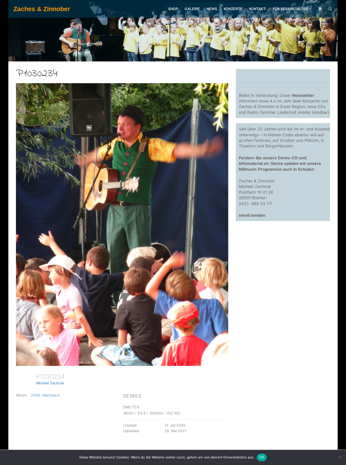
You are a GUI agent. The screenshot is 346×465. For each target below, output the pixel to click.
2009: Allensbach (45, 395)
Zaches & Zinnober (41, 8)
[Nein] (339, 457)
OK (261, 457)
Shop (173, 9)
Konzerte (233, 9)
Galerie (192, 9)
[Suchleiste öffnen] (330, 9)
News (211, 9)
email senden (252, 215)
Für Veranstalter (290, 9)
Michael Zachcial (50, 383)
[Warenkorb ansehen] (320, 9)
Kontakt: (257, 9)
